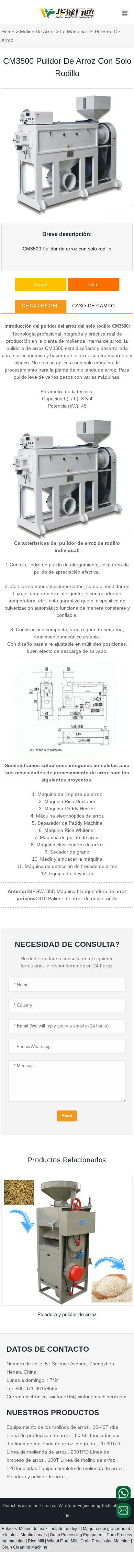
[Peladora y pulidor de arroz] (67, 1240)
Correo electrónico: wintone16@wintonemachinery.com (66, 1396)
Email (41, 284)
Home (7, 31)
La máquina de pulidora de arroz (60, 36)
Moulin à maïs (34, 1534)
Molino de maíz (33, 1528)
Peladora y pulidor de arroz (67, 1314)
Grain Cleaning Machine (25, 1547)
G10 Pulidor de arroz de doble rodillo (77, 898)
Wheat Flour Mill (62, 1541)
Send (67, 1115)
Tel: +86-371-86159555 (32, 1388)
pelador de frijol (66, 1528)
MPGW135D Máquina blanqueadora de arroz (77, 891)
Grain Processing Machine (105, 1541)
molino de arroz (37, 31)
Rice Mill (36, 1541)
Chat (93, 284)
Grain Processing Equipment (77, 1534)
